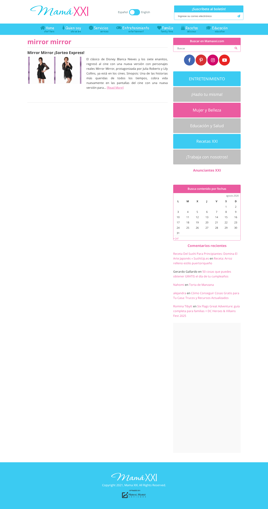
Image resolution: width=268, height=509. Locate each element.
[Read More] (115, 88)
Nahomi (178, 285)
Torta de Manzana (201, 285)
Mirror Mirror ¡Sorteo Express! (55, 52)
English (145, 12)
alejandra (179, 293)
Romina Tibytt (182, 306)
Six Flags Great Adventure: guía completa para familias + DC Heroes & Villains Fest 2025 (206, 311)
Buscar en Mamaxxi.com (207, 41)
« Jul (175, 238)
